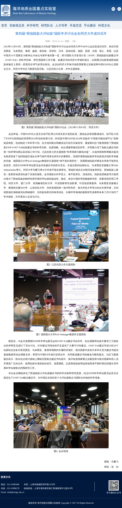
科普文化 (104, 25)
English (113, 9)
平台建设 (90, 25)
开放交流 (76, 25)
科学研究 (33, 25)
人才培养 (61, 25)
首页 (4, 25)
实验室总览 (17, 25)
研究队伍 (47, 25)
